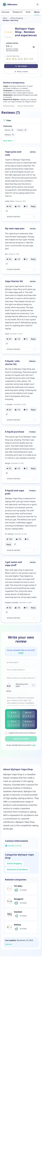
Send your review (21, 738)
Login (21, 653)
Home (5, 18)
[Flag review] (7, 211)
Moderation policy (8, 106)
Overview (5, 12)
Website (8, 944)
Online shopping (16, 18)
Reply (33, 206)
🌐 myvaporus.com (13, 845)
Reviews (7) (17, 12)
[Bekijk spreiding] (33, 47)
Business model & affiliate (25, 106)
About (37, 12)
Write (28, 12)
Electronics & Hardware (17, 869)
